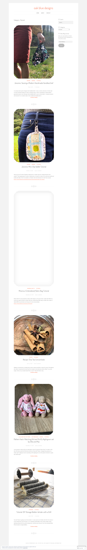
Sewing (33, 80)
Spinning (31, 509)
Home (37, 13)
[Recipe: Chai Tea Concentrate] (34, 335)
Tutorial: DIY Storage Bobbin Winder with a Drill (33, 512)
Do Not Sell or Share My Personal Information (49, 543)
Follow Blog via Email (64, 33)
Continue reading (25, 97)
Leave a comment (38, 170)
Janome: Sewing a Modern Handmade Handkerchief (33, 83)
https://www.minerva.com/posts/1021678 (23, 303)
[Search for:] (65, 22)
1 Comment (37, 516)
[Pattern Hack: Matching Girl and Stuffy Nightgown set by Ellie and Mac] (34, 409)
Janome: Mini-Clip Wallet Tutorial (33, 166)
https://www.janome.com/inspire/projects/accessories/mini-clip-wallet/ (29, 179)
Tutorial (38, 80)
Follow (61, 45)
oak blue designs (43, 8)
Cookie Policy (25, 547)
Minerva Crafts (31, 288)
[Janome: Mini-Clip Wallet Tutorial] (34, 135)
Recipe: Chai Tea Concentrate (34, 359)
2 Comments (37, 87)
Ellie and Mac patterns (24, 436)
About (42, 13)
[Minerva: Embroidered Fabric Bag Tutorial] (34, 238)
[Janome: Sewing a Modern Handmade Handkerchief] (34, 52)
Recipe (30, 357)
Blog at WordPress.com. (32, 543)
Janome (28, 80)
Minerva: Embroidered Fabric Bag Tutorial (34, 291)
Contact (48, 13)
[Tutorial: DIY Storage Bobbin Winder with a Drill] (34, 488)
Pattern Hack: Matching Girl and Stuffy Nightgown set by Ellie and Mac (34, 440)
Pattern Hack (35, 436)
